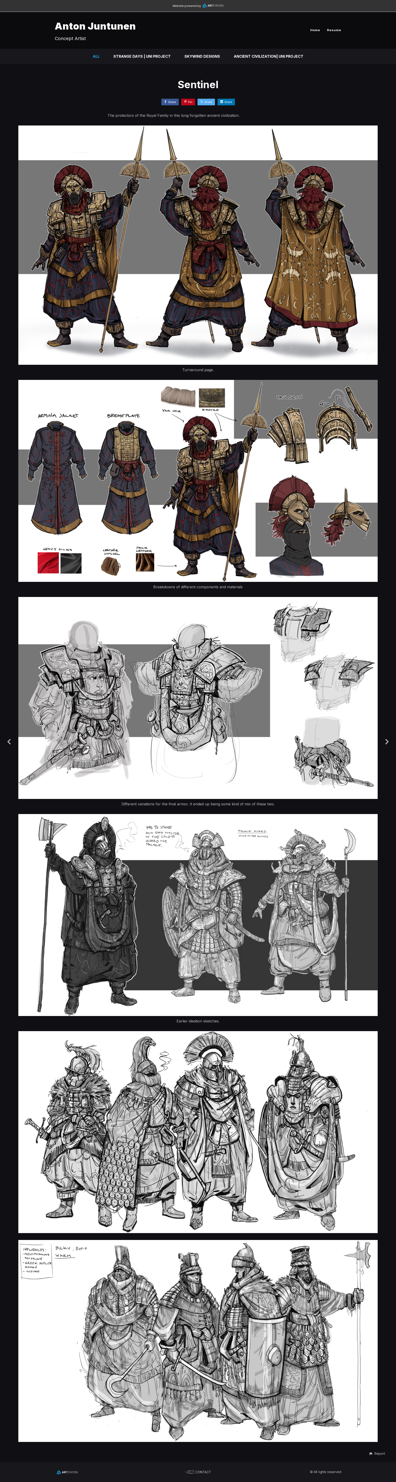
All (96, 56)
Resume (334, 30)
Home (315, 30)
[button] (377, 1453)
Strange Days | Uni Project (142, 56)
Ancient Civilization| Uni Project (268, 56)
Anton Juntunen (95, 26)
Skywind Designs (202, 56)
